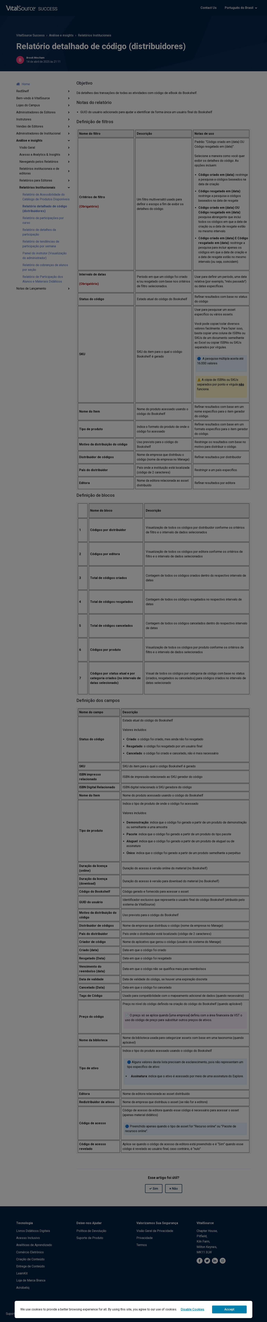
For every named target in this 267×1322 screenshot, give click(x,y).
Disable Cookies (192, 1309)
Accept (229, 1309)
